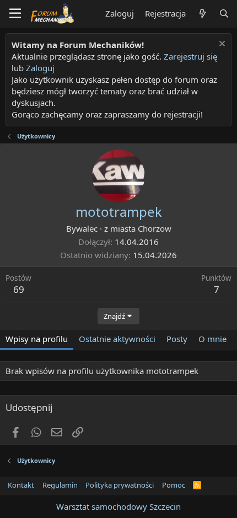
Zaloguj (40, 67)
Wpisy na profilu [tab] (37, 338)
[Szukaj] (224, 13)
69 (18, 289)
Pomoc (173, 485)
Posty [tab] (176, 338)
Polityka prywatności (119, 485)
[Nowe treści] (202, 13)
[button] (15, 14)
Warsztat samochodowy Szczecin (118, 506)
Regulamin (60, 485)
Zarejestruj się (189, 56)
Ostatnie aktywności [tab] (117, 338)
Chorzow (154, 228)
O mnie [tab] (212, 338)
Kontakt (21, 485)
